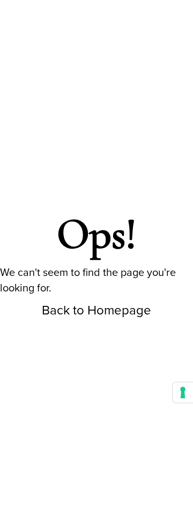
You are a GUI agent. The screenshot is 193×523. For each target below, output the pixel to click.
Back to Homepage (96, 310)
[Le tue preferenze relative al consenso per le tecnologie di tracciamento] (183, 392)
